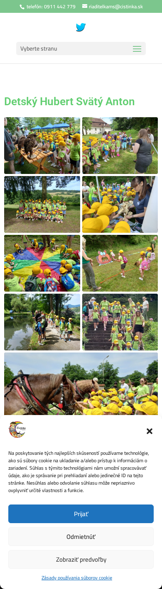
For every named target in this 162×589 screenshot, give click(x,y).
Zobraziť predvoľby (81, 559)
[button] (149, 431)
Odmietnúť (81, 537)
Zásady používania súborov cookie (77, 577)
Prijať (81, 514)
